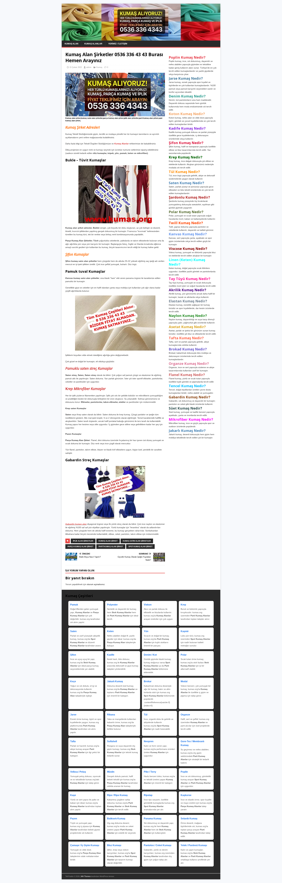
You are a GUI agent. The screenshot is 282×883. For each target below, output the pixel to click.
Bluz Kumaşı (114, 845)
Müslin (110, 772)
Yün (146, 631)
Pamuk (74, 604)
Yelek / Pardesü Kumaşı (194, 845)
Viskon (148, 604)
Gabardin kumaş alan (76, 524)
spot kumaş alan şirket (140, 546)
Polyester (112, 604)
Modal (184, 681)
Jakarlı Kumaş (115, 681)
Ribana (111, 714)
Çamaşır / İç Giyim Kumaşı (84, 845)
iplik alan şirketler (83, 541)
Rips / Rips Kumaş (117, 795)
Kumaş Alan (71, 43)
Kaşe (73, 795)
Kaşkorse (186, 795)
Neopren (148, 741)
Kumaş (99, 67)
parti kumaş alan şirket (111, 546)
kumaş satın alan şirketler (137, 541)
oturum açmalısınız (96, 584)
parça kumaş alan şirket (80, 546)
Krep (183, 604)
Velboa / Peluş (78, 772)
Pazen (73, 818)
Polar (184, 655)
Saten (73, 631)
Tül (145, 714)
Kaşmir (185, 631)
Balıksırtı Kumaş (116, 818)
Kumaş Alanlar (93, 43)
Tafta (73, 741)
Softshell (112, 741)
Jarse (73, 714)
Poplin (184, 772)
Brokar (147, 681)
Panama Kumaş (152, 818)
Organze (185, 714)
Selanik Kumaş (189, 818)
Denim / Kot (150, 655)
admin (88, 67)
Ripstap (148, 795)
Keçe (73, 681)
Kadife (110, 655)
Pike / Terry (150, 772)
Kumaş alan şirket (108, 541)
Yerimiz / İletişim (117, 43)
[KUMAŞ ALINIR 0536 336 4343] (141, 39)
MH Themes (86, 876)
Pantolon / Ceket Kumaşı (157, 845)
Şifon (73, 655)
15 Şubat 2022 (75, 67)
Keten (110, 631)
